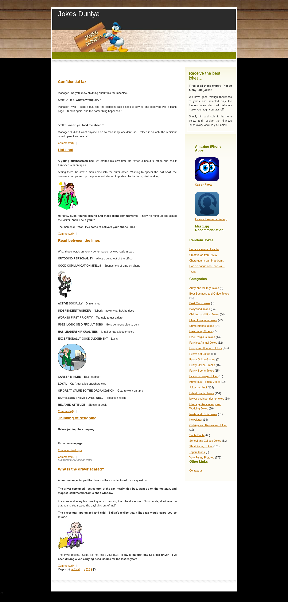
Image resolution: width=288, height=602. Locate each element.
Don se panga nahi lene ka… (207, 266)
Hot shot (65, 150)
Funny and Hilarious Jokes (205, 348)
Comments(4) (66, 456)
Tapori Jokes (197, 452)
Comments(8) (66, 143)
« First (75, 569)
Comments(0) (66, 233)
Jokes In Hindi (198, 387)
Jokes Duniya (79, 14)
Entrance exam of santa (204, 249)
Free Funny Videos (201, 331)
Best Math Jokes (199, 303)
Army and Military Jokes (204, 288)
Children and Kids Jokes (204, 314)
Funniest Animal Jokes (203, 342)
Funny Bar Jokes (199, 353)
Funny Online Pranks (202, 365)
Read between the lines (79, 240)
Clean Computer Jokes (203, 320)
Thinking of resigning (77, 418)
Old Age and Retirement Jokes (208, 425)
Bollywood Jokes (199, 309)
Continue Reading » (70, 450)
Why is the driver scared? (81, 469)
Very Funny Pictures (201, 457)
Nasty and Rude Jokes (203, 414)
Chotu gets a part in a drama (206, 260)
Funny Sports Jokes (201, 370)
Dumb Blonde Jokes (201, 325)
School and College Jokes (205, 440)
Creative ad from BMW (203, 254)
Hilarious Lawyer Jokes (203, 376)
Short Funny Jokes (201, 446)
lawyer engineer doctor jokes (206, 398)
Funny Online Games (202, 359)
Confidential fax (72, 82)
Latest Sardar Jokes (201, 393)
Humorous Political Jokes (205, 381)
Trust (192, 271)
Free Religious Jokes (202, 337)
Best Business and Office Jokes (209, 293)
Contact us (196, 470)
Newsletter (195, 419)
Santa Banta (197, 435)
